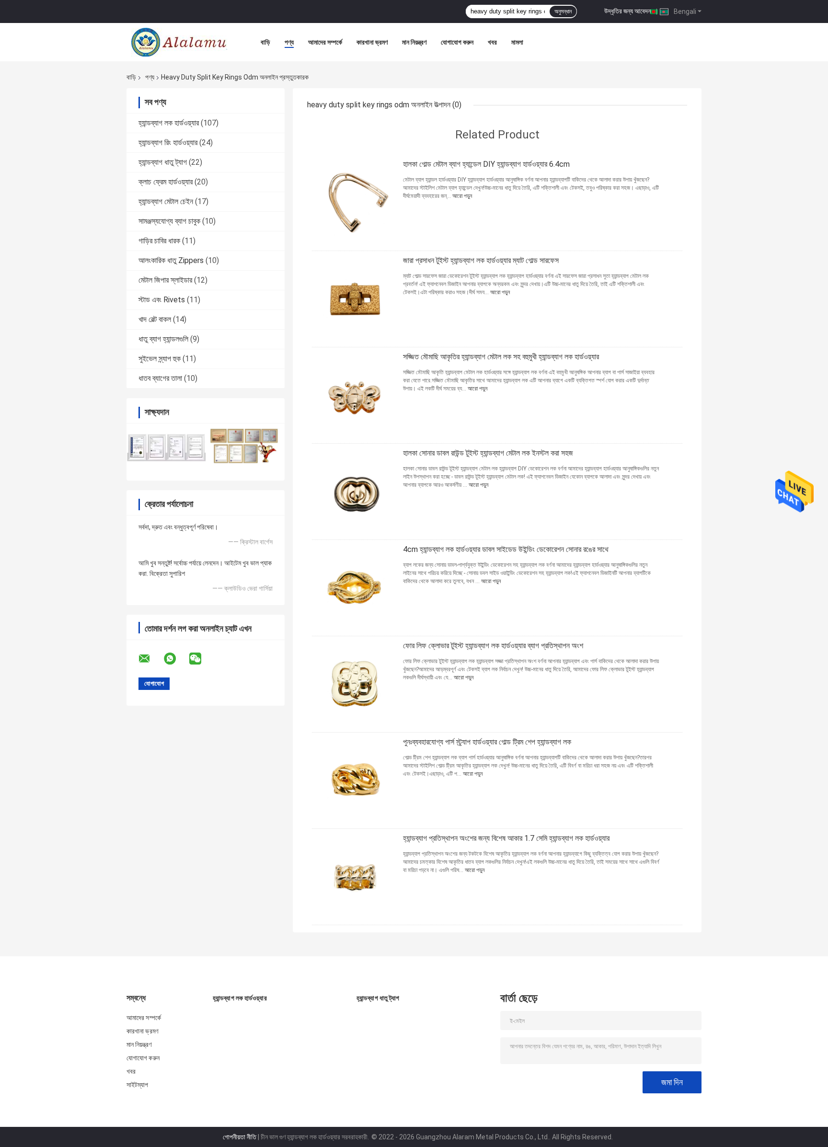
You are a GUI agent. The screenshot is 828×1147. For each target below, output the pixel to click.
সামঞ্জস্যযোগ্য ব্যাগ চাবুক (169, 221)
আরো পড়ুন (462, 196)
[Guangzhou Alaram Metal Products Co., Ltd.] (179, 42)
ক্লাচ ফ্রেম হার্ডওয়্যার (165, 181)
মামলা (517, 42)
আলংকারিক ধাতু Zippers (171, 260)
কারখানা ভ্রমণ (372, 42)
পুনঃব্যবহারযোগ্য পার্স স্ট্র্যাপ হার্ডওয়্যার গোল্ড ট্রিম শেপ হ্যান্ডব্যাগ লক (487, 741)
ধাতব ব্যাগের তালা (160, 378)
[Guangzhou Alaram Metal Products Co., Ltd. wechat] (201, 659)
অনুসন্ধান (563, 11)
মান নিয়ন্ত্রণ (414, 42)
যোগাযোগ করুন (457, 42)
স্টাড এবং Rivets (161, 299)
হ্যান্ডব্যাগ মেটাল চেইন (165, 201)
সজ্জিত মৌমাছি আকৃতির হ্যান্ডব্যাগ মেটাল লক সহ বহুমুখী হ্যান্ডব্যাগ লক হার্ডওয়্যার (501, 356)
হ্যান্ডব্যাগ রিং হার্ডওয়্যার (167, 142)
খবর (492, 42)
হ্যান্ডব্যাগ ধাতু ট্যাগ (162, 162)
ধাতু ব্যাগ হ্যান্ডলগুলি (163, 339)
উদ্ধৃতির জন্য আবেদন (627, 11)
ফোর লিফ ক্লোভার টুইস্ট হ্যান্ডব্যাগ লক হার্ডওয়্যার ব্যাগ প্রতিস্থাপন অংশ (493, 645)
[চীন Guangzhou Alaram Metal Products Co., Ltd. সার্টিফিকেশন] (166, 445)
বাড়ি (265, 42)
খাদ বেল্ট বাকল (154, 319)
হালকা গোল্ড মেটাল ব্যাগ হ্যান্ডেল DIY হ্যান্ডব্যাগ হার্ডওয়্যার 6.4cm (486, 164)
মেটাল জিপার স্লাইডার (165, 280)
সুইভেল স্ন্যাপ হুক (159, 358)
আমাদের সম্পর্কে (325, 42)
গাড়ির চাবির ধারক (159, 240)
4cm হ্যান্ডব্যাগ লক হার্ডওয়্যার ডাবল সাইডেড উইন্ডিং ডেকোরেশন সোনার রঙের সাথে (506, 549)
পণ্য (289, 42)
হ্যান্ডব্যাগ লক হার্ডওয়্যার (168, 122)
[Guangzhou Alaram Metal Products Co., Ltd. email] (150, 659)
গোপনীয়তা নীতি (239, 1137)
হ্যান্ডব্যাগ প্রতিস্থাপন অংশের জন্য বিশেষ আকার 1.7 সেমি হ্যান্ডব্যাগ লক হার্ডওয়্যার (506, 838)
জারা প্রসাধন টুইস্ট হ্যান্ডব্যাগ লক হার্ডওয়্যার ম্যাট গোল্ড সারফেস (481, 260)
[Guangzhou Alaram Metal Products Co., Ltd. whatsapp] (176, 659)
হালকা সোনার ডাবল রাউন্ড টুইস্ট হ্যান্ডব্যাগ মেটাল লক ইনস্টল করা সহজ (488, 453)
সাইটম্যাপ (137, 1085)
